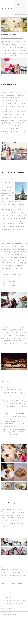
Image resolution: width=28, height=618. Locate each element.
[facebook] (2, 8)
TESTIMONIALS (19, 13)
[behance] (12, 8)
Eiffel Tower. (4, 198)
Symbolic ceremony (5, 594)
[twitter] (5, 8)
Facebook (20, 575)
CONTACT (18, 16)
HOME (17, 1)
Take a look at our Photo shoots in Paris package (12, 38)
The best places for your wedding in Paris (14, 603)
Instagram (15, 575)
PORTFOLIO (18, 10)
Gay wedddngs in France (6, 591)
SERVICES (18, 7)
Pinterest (3, 577)
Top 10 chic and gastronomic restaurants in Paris (14, 600)
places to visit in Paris (17, 572)
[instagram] (8, 8)
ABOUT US (18, 4)
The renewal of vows (6, 597)
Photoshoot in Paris (9, 511)
